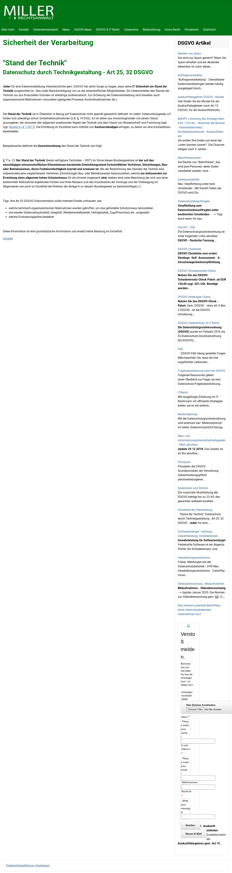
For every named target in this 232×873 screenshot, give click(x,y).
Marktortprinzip (187, 414)
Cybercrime (131, 29)
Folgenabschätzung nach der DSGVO (201, 370)
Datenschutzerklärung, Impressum (28, 865)
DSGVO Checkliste (189, 249)
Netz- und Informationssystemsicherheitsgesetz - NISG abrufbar (202, 440)
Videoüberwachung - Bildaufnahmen (201, 583)
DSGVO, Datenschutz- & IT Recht (198, 323)
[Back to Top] (225, 866)
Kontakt (24, 29)
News (66, 29)
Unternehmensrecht (45, 29)
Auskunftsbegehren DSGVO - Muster (201, 97)
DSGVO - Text (186, 227)
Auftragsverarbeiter (190, 75)
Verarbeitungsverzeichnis (194, 557)
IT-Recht (183, 392)
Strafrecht (209, 29)
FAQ (180, 349)
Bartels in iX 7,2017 (21, 127)
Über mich (7, 29)
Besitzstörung (151, 29)
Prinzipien (184, 462)
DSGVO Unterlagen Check (194, 297)
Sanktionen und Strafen (193, 488)
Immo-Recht (172, 29)
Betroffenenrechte (189, 158)
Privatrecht (191, 29)
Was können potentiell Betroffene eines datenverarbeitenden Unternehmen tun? (199, 610)
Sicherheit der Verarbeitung (195, 510)
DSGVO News (83, 29)
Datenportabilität (188, 179)
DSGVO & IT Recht (107, 29)
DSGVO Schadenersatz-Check (197, 271)
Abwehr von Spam (189, 53)
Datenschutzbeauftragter (194, 201)
